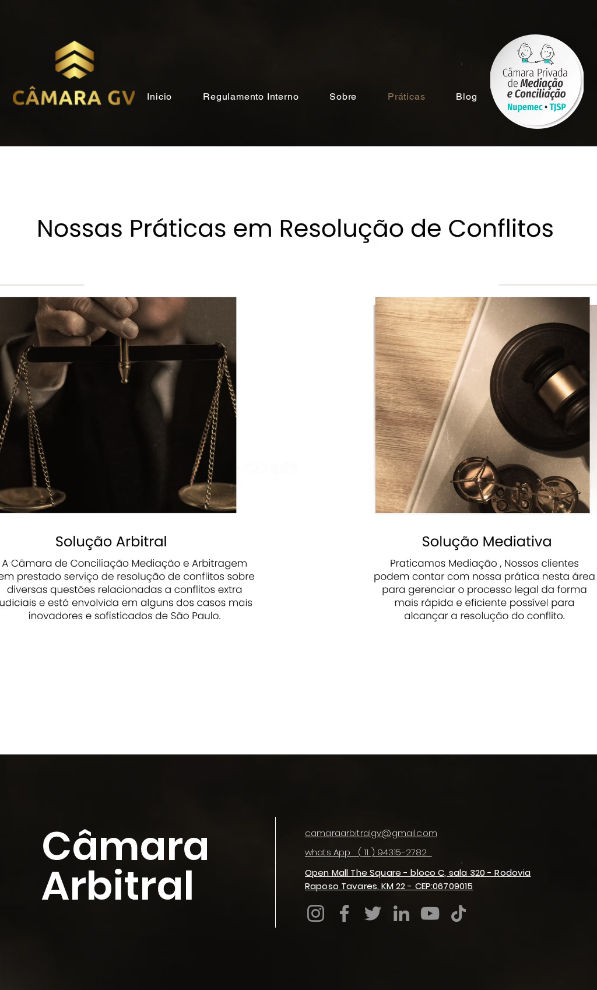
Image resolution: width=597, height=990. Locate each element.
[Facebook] (344, 913)
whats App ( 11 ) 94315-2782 (368, 852)
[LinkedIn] (401, 913)
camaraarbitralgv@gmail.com (371, 833)
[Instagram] (315, 913)
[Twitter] (372, 913)
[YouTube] (430, 913)
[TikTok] (458, 913)
